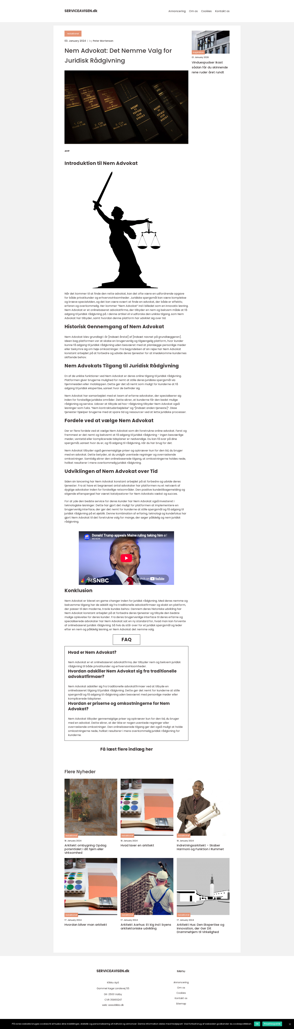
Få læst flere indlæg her (126, 749)
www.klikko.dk (116, 1005)
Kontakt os (222, 11)
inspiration (198, 52)
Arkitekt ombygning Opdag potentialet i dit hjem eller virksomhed (85, 849)
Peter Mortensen (103, 41)
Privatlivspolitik (272, 1023)
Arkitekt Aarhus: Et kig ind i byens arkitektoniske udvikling (146, 926)
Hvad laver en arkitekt (137, 845)
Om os (193, 11)
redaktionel (73, 33)
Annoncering (177, 11)
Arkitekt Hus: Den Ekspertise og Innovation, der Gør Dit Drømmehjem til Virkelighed (200, 928)
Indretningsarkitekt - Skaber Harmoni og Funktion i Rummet (200, 847)
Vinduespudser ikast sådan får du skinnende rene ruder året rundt (210, 67)
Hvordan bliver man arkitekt (85, 925)
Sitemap (181, 1003)
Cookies (206, 11)
